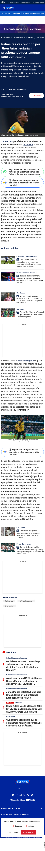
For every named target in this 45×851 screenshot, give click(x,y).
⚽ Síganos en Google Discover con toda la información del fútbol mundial (24, 182)
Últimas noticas (13, 2)
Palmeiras (28, 144)
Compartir (38, 95)
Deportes (18, 826)
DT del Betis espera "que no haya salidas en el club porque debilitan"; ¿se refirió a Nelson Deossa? (23, 665)
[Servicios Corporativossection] (41, 815)
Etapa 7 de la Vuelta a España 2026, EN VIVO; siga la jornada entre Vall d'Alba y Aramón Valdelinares (24, 709)
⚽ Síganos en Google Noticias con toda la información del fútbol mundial (24, 451)
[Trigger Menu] (3, 8)
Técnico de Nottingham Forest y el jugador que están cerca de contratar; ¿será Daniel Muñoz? (29, 278)
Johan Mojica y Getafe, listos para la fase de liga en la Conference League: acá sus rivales (23, 694)
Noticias (31, 826)
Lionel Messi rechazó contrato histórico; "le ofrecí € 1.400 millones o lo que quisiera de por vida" (29, 299)
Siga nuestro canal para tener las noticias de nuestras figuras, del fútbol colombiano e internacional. (25, 171)
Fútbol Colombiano (23, 544)
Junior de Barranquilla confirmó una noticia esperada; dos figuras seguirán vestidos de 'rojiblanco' (30, 550)
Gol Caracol (26, 2)
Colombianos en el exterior (23, 38)
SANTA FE (16, 14)
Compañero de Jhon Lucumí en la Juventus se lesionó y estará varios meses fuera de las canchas (28, 262)
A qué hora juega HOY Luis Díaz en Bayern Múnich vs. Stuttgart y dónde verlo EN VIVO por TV (24, 681)
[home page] (3, 2)
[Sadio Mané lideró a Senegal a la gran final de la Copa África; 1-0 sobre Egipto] (8, 312)
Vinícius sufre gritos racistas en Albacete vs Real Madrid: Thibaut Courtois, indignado (28, 533)
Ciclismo (18, 703)
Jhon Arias (9, 606)
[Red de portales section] (41, 808)
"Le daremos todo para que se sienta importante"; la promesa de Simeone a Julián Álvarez (24, 722)
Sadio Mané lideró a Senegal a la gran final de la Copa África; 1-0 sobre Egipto (30, 314)
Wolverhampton (26, 360)
